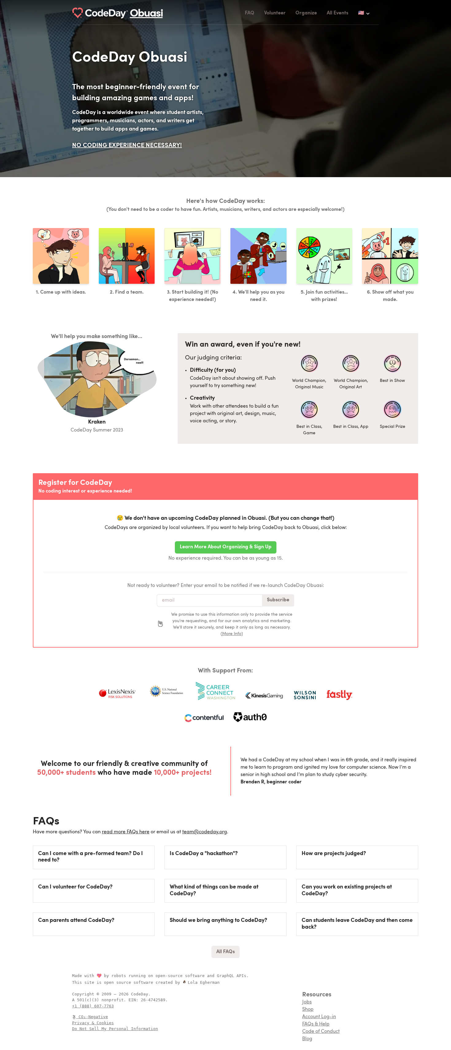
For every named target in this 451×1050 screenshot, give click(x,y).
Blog (307, 1039)
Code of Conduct (321, 1031)
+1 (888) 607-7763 (93, 1006)
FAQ (249, 13)
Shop (308, 1009)
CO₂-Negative (93, 1016)
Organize (306, 13)
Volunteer (275, 13)
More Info (231, 634)
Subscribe (278, 600)
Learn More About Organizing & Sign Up (226, 547)
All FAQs (225, 951)
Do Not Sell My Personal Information (115, 1028)
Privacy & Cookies (93, 1023)
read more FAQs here (125, 832)
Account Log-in (319, 1016)
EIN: (135, 1000)
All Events (337, 13)
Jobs (307, 1002)
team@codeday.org (204, 832)
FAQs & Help (316, 1024)
